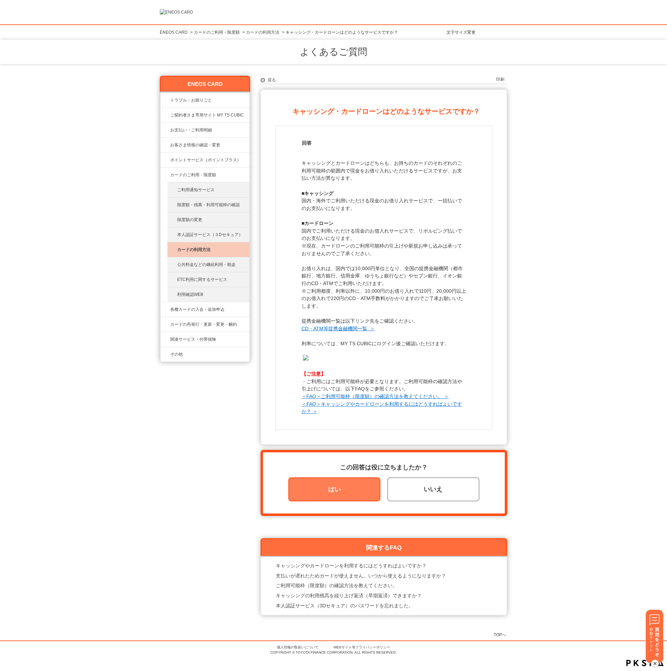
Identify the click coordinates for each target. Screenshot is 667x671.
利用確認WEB (190, 294)
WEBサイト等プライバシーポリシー (362, 647)
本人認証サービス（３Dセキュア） (210, 234)
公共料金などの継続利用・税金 (206, 264)
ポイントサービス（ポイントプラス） (205, 159)
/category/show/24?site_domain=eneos (165, 160)
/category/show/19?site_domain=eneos (165, 309)
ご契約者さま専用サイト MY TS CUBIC (207, 115)
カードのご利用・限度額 (217, 32)
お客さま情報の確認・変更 (195, 145)
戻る (271, 80)
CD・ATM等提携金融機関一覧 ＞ (338, 328)
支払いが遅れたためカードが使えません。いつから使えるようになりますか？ (361, 576)
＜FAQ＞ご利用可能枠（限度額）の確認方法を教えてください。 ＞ (375, 396)
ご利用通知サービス (196, 189)
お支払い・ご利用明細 (191, 130)
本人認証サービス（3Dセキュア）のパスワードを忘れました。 (344, 605)
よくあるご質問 (333, 52)
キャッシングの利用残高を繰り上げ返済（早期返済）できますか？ (349, 595)
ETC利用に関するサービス (202, 279)
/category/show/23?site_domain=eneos (165, 100)
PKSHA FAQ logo (645, 663)
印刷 (500, 79)
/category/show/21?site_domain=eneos (165, 145)
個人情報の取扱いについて (298, 647)
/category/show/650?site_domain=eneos (165, 354)
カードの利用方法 (262, 32)
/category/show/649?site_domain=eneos (165, 339)
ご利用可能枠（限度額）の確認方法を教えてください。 (336, 585)
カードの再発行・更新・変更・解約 (203, 324)
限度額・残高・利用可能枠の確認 (208, 204)
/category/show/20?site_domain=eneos (165, 175)
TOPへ (500, 634)
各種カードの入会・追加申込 (197, 309)
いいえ (433, 489)
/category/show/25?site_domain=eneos (165, 130)
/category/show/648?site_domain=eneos (165, 324)
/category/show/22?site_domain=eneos (165, 115)
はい (334, 489)
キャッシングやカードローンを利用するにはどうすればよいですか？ (351, 565)
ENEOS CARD (174, 32)
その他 (176, 354)
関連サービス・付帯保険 (193, 339)
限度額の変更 (189, 219)
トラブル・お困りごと (191, 100)
